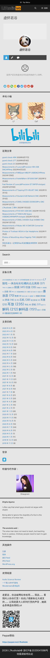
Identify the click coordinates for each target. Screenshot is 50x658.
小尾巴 (29, 292)
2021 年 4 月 (7, 401)
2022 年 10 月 (7, 344)
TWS (4, 287)
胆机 (36, 304)
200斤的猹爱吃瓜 (8, 280)
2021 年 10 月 (7, 382)
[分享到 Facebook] (18, 86)
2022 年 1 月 (7, 373)
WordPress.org (8, 564)
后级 (8, 291)
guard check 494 (9, 157)
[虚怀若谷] (25, 41)
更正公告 (25, 296)
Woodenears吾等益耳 (11, 586)
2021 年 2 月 (7, 408)
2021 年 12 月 (7, 376)
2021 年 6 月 (7, 395)
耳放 (15, 304)
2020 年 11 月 (7, 418)
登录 (4, 554)
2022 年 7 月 (7, 354)
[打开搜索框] (35, 8)
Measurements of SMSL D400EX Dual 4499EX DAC (23, 220)
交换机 (10, 287)
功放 (30, 287)
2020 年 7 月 (7, 427)
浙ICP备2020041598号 (35, 650)
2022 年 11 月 (7, 341)
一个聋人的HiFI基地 (10, 583)
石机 (24, 299)
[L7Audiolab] (11, 8)
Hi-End (40, 280)
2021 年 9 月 (7, 386)
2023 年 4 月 (7, 331)
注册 (4, 551)
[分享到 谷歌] (25, 86)
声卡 (14, 292)
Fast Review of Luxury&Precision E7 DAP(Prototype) (23, 184)
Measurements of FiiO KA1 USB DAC (17, 211)
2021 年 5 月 (7, 398)
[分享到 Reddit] (28, 86)
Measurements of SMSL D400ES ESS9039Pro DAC (23, 202)
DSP (34, 280)
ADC (17, 280)
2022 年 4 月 (7, 363)
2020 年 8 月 (7, 424)
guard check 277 (9, 160)
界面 (9, 300)
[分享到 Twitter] (21, 86)
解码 (10, 309)
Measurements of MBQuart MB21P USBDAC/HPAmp (23, 173)
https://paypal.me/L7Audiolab (15, 642)
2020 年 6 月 (7, 430)
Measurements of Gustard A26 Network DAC (20, 196)
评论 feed (6, 561)
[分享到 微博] (8, 86)
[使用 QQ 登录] (4, 459)
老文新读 (35, 300)
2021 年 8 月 (7, 389)
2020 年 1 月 (7, 437)
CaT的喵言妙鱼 (25, 280)
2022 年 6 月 (7, 357)
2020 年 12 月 (7, 414)
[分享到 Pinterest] (32, 86)
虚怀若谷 (25, 49)
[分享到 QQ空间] (15, 86)
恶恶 (40, 292)
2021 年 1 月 (7, 411)
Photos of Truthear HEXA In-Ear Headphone (20, 231)
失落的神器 (21, 292)
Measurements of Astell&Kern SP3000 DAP (20, 178)
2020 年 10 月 (7, 421)
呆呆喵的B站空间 (25, 143)
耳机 (28, 305)
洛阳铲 (32, 296)
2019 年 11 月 (7, 443)
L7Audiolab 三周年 (9, 207)
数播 (18, 296)
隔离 (39, 310)
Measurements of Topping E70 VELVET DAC (20, 190)
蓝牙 (43, 305)
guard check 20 (8, 164)
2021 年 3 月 (7, 405)
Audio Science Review (11, 579)
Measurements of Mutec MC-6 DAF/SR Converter (22, 225)
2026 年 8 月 (7, 328)
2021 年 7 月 (7, 392)
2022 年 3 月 (7, 366)
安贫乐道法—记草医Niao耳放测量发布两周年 (19, 243)
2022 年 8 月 (7, 350)
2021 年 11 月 (7, 379)
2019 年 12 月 (7, 440)
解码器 (28, 309)
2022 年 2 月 (7, 370)
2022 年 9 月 (7, 347)
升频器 (39, 287)
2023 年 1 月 (7, 334)
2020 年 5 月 (7, 433)
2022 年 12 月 (7, 338)
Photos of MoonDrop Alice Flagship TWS (19, 237)
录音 (35, 292)
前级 (19, 287)
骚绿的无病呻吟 (13, 313)
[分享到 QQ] (5, 86)
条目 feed (6, 558)
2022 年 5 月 (7, 360)
